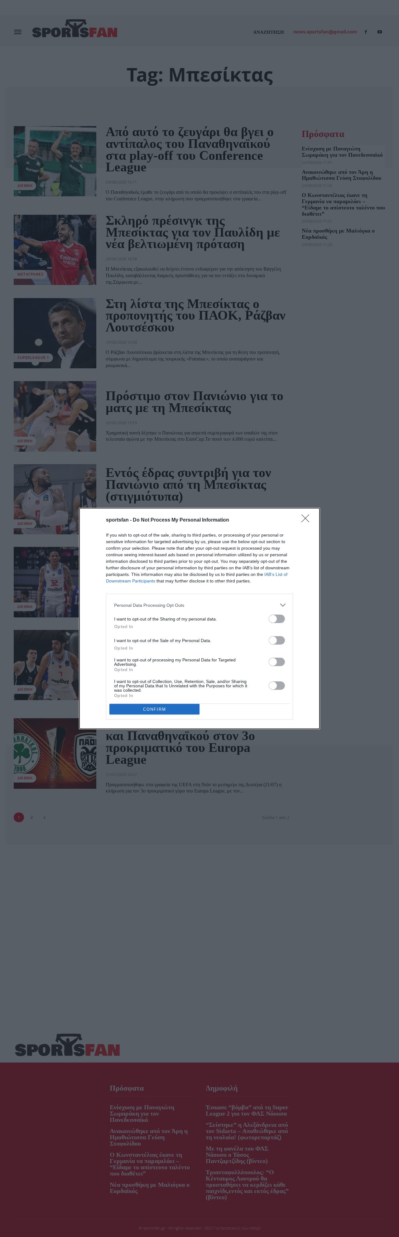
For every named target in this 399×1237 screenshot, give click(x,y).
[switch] (277, 619)
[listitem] (199, 605)
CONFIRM (154, 709)
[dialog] (199, 618)
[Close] (307, 520)
